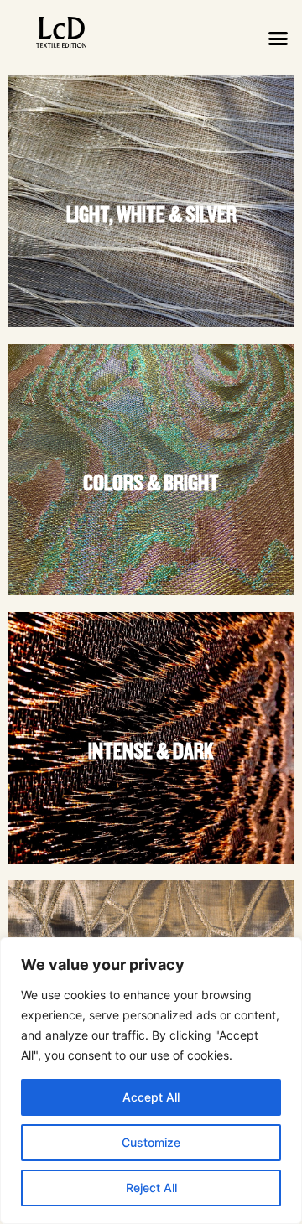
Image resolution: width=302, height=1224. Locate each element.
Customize (151, 1142)
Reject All (151, 1187)
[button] (278, 38)
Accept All (151, 1097)
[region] (151, 1080)
